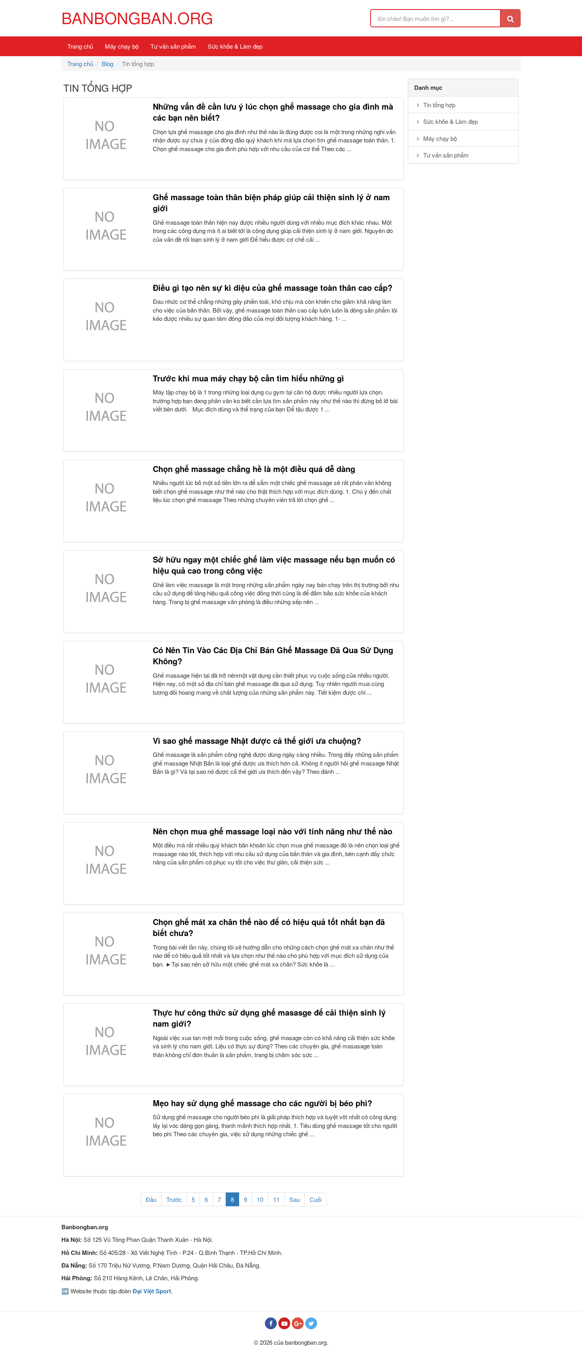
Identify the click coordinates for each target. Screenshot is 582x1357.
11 (276, 1199)
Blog (107, 63)
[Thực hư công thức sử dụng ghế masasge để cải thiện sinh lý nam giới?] (105, 1045)
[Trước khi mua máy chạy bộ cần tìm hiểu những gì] (105, 410)
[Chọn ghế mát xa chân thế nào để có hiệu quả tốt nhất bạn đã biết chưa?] (105, 954)
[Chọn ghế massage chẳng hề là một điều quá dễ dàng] (105, 501)
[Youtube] (284, 1323)
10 (260, 1199)
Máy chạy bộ (122, 46)
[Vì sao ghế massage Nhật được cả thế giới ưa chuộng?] (105, 773)
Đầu (151, 1199)
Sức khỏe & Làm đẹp (235, 46)
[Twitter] (311, 1323)
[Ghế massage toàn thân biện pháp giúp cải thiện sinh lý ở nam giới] (105, 229)
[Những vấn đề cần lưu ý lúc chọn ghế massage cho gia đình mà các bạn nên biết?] (105, 139)
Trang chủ (80, 46)
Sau (294, 1199)
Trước (174, 1199)
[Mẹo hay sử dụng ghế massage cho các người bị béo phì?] (105, 1135)
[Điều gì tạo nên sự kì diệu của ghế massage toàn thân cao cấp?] (105, 320)
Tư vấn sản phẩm (173, 46)
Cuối (315, 1199)
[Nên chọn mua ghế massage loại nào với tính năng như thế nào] (105, 863)
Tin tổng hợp (438, 104)
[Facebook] (271, 1323)
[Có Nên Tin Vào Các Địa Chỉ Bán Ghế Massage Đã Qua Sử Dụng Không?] (105, 682)
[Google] (298, 1323)
